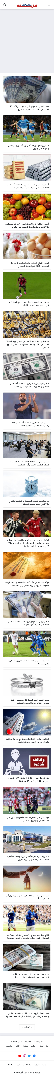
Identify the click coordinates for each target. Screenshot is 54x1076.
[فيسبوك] (34, 1056)
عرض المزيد (27, 1027)
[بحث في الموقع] (5, 5)
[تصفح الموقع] (49, 5)
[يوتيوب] (20, 1056)
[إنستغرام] (25, 1056)
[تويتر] (29, 1056)
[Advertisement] (27, 40)
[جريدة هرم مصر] (27, 5)
